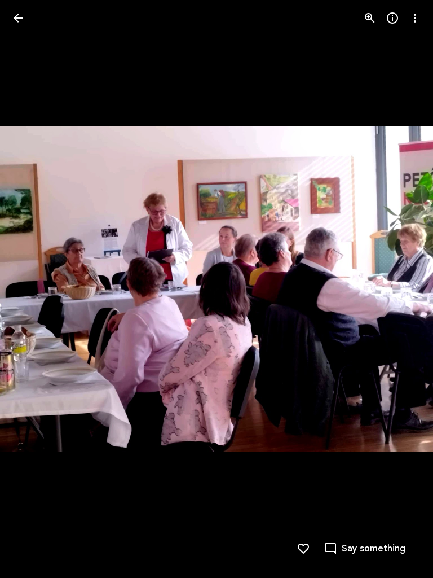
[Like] (303, 548)
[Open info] (392, 18)
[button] (31, 289)
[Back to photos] (18, 18)
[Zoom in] (370, 18)
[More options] (415, 18)
